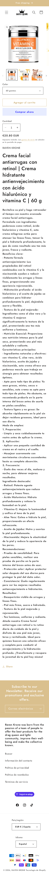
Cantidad (7, 121)
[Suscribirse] (40, 709)
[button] (6, 12)
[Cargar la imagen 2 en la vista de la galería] (24, 74)
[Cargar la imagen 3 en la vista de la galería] (37, 74)
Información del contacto (18, 760)
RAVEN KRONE (18, 870)
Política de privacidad (17, 767)
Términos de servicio (16, 781)
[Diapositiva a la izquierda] (3, 76)
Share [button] (9, 666)
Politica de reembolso (17, 774)
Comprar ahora (24, 112)
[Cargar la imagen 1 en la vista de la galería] (11, 74)
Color (5, 84)
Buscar (8, 753)
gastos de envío (28, 139)
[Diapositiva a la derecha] (46, 76)
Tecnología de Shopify (36, 870)
